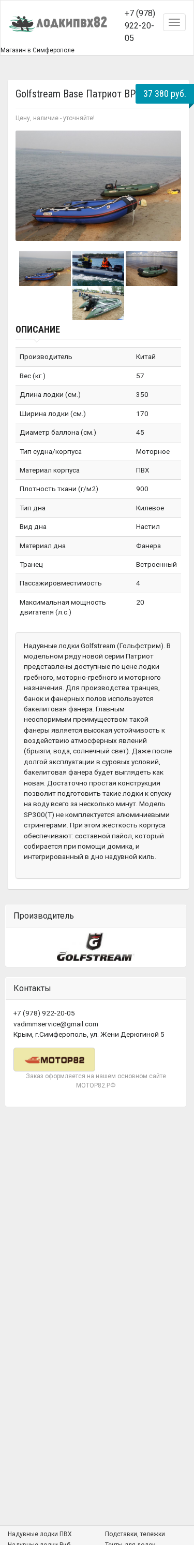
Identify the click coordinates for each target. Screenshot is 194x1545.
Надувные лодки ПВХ (40, 1534)
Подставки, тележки (135, 1534)
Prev (29, 186)
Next (167, 186)
